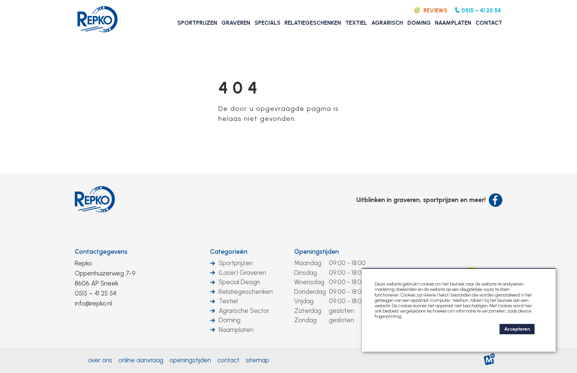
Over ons (100, 360)
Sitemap (257, 360)
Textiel (228, 301)
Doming (229, 320)
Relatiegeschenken (246, 292)
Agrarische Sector (244, 311)
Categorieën (228, 251)
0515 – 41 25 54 (95, 293)
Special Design (239, 282)
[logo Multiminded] (489, 360)
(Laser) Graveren (242, 272)
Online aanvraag (141, 360)
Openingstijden (316, 251)
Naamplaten (236, 330)
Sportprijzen (236, 263)
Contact (228, 360)
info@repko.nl (93, 303)
